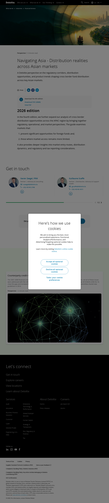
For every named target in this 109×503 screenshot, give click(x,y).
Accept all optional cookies (54, 262)
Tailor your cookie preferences (54, 278)
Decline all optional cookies (54, 270)
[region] (54, 251)
